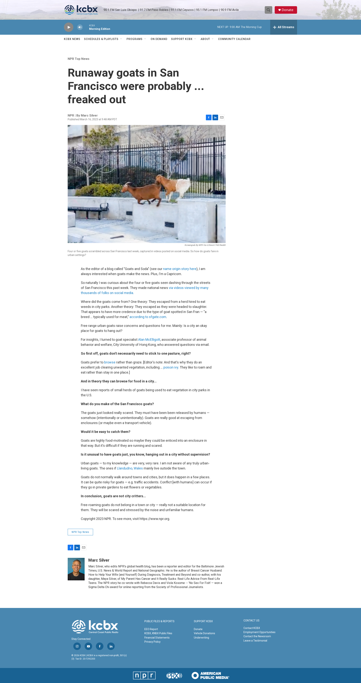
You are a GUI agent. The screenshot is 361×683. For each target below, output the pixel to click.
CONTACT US (251, 620)
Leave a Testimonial (255, 640)
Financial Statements (157, 637)
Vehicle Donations (204, 633)
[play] (69, 27)
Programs (135, 39)
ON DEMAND (159, 39)
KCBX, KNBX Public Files (158, 633)
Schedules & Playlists (101, 39)
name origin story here (179, 269)
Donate (287, 10)
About (205, 39)
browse (109, 362)
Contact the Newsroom (257, 636)
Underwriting (201, 637)
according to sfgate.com (148, 317)
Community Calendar (234, 39)
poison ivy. (171, 367)
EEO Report (151, 629)
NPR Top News (78, 59)
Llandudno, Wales (130, 468)
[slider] (85, 27)
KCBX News (72, 39)
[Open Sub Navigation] (121, 39)
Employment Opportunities (259, 632)
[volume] (80, 27)
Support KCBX (182, 39)
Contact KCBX (251, 628)
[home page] (81, 10)
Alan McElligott (149, 340)
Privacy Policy (152, 641)
